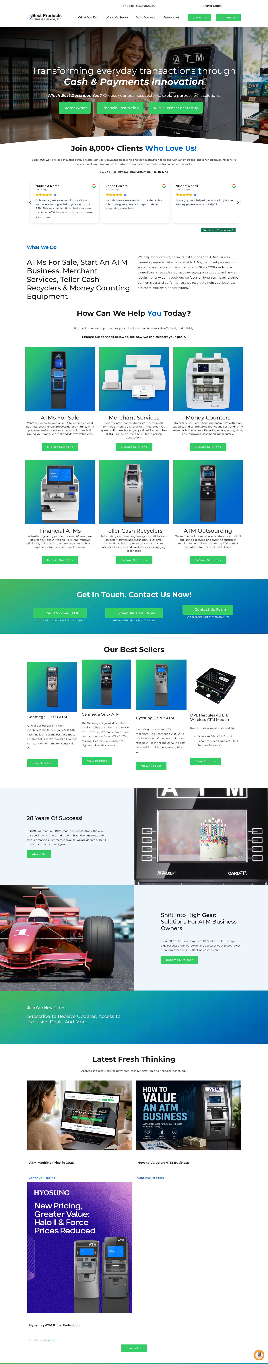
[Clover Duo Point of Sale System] (134, 348)
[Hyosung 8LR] (60, 461)
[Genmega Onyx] (208, 461)
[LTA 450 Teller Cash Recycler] (134, 461)
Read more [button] (41, 217)
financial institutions (187, 257)
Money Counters (208, 417)
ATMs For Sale (60, 417)
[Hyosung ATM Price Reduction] (79, 1247)
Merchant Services (134, 417)
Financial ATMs (60, 530)
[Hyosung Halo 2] (161, 660)
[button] (237, 202)
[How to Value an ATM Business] (188, 1115)
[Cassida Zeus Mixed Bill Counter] (208, 348)
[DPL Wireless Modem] (215, 660)
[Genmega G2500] (52, 663)
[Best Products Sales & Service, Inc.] (45, 13)
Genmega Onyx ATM (101, 714)
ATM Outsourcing (208, 530)
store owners (160, 257)
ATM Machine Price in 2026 (51, 1162)
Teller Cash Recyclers (134, 530)
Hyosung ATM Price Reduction (54, 1325)
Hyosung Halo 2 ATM (155, 718)
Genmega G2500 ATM (47, 717)
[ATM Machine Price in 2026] (79, 1115)
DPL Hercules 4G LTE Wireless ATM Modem (210, 717)
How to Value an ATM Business (163, 1162)
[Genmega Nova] (60, 348)
